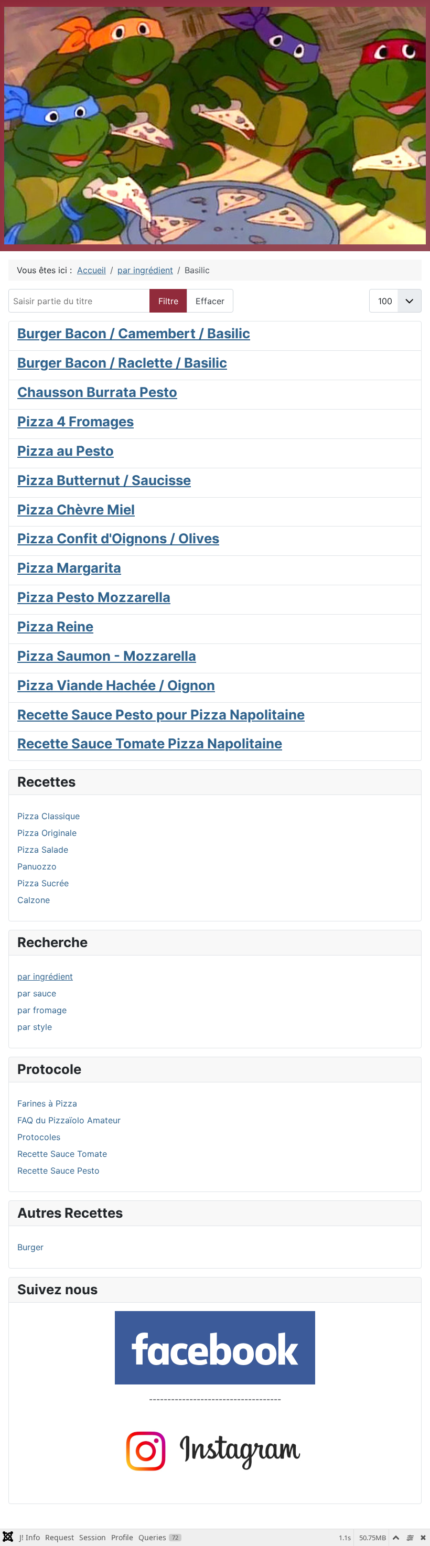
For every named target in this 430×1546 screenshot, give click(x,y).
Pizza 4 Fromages (75, 421)
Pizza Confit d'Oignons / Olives (118, 538)
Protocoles (38, 1137)
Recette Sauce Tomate (62, 1153)
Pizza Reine (55, 626)
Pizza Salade (42, 849)
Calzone (33, 900)
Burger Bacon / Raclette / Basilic (122, 363)
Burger (30, 1247)
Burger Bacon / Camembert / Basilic (133, 333)
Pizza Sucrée (43, 883)
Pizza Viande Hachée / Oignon (116, 685)
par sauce (36, 993)
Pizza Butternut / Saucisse (104, 480)
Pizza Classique (48, 816)
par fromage (42, 1010)
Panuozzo (37, 866)
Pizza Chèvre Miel (76, 509)
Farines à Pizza (47, 1103)
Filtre (168, 301)
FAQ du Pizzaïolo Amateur (69, 1120)
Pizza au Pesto (65, 451)
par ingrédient (45, 976)
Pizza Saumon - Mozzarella (106, 656)
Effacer (210, 301)
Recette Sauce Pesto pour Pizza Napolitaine (161, 714)
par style (34, 1027)
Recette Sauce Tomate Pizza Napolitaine (149, 743)
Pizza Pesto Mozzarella (93, 597)
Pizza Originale (47, 833)
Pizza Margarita (69, 568)
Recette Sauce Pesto (58, 1170)
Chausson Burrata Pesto (97, 392)
